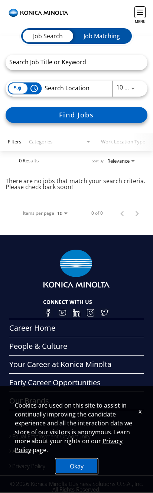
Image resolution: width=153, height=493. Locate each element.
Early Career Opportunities (55, 382)
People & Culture (38, 346)
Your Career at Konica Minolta (60, 364)
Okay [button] (77, 466)
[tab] (48, 36)
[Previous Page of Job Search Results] (122, 213)
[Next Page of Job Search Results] (137, 213)
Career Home (32, 328)
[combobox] (72, 62)
